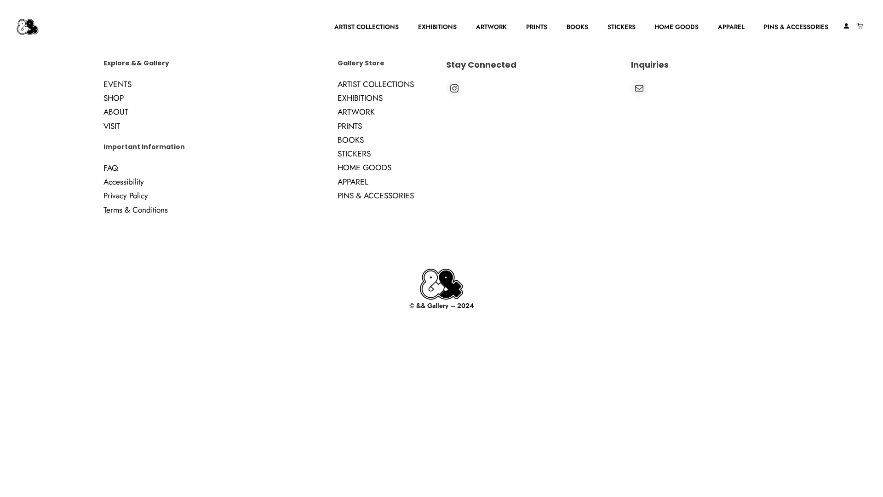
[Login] (846, 26)
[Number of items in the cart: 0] (860, 26)
